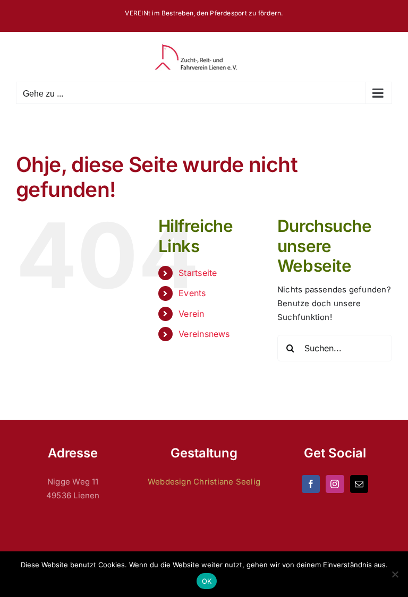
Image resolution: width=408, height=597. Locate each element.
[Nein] (394, 574)
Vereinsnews (204, 333)
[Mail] (359, 484)
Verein (191, 313)
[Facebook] (311, 484)
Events (192, 293)
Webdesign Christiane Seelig (204, 482)
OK (207, 581)
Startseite (197, 272)
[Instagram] (335, 484)
